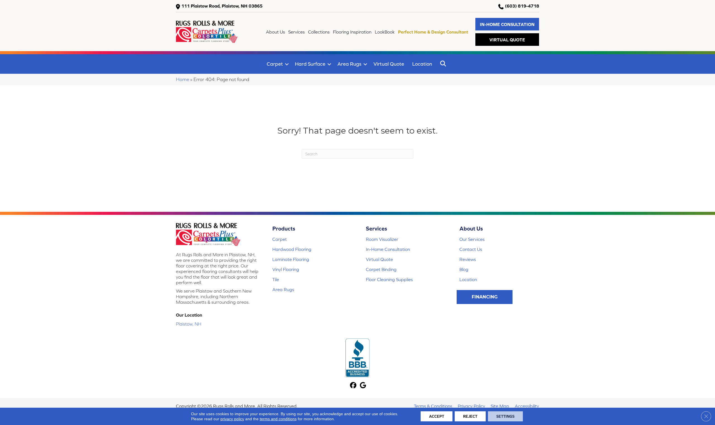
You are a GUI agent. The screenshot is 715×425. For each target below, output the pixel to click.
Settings (505, 416)
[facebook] (353, 386)
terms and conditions (278, 419)
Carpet (275, 64)
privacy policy (232, 419)
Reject (470, 416)
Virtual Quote (388, 64)
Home (182, 79)
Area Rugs (349, 64)
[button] (507, 24)
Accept (436, 416)
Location (422, 64)
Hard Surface (310, 64)
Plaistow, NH (188, 323)
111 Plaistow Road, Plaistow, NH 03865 (222, 5)
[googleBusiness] (363, 386)
